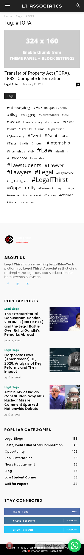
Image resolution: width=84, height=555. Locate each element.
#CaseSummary (32, 122)
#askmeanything (18, 108)
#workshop (27, 202)
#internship (58, 143)
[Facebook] (8, 284)
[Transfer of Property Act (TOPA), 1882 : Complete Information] (42, 49)
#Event (34, 135)
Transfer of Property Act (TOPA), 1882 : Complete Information (37, 76)
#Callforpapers (49, 115)
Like (74, 511)
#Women (12, 202)
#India (23, 143)
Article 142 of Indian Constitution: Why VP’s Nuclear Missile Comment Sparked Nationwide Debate (24, 400)
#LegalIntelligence (17, 181)
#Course (68, 122)
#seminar (13, 195)
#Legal (43, 172)
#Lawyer (54, 165)
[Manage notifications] (9, 545)
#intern (37, 143)
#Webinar (66, 195)
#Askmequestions (50, 107)
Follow (72, 520)
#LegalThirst (49, 179)
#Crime (39, 129)
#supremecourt (32, 195)
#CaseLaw (13, 122)
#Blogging (28, 114)
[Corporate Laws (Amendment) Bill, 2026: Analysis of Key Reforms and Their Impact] (65, 360)
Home (8, 16)
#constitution (52, 122)
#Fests (11, 143)
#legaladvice (65, 173)
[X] (27, 284)
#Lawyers (19, 172)
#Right (71, 188)
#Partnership (46, 188)
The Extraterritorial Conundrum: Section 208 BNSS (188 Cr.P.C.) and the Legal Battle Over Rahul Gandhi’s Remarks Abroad (24, 324)
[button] (74, 545)
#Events (51, 135)
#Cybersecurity (16, 136)
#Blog (12, 114)
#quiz (61, 188)
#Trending (50, 195)
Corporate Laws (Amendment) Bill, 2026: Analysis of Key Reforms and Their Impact (23, 363)
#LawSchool (17, 158)
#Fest (65, 136)
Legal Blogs (11, 308)
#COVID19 (25, 129)
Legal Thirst (12, 84)
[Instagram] (18, 284)
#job (31, 151)
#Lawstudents (24, 165)
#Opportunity (21, 187)
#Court (11, 129)
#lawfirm (61, 151)
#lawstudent (37, 158)
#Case (65, 114)
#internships (16, 151)
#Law (44, 150)
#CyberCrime (56, 129)
